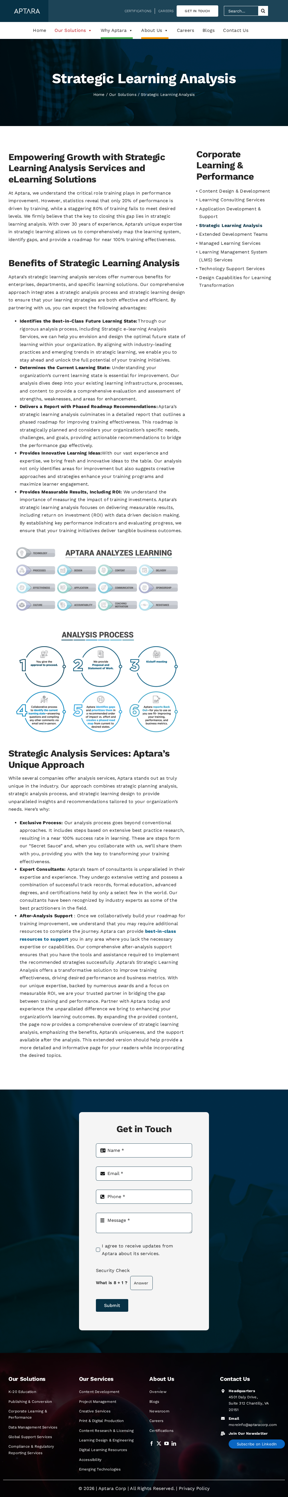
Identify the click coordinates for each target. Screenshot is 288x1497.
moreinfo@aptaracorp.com (253, 1425)
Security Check (113, 1270)
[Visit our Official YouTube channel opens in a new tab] (166, 1443)
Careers (185, 30)
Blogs (208, 30)
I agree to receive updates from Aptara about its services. (137, 1249)
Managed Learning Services (229, 243)
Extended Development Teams (233, 234)
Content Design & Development (234, 191)
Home (39, 30)
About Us (151, 30)
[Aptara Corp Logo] (27, 10)
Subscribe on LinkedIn (257, 1444)
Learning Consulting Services (232, 199)
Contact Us (235, 30)
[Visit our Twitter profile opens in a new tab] (159, 1443)
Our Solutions (70, 30)
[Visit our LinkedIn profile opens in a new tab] (174, 1443)
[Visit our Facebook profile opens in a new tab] (151, 1443)
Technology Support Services (231, 268)
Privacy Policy (194, 1488)
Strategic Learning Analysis (230, 225)
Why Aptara (114, 30)
